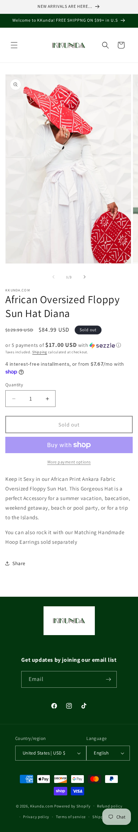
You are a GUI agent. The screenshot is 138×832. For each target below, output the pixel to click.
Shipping (39, 352)
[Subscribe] (108, 679)
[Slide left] (53, 277)
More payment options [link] (69, 462)
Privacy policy (36, 816)
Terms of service (71, 816)
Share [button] (18, 563)
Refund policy (109, 806)
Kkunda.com (42, 805)
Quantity (14, 385)
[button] (14, 45)
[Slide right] (84, 277)
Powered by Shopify (72, 805)
